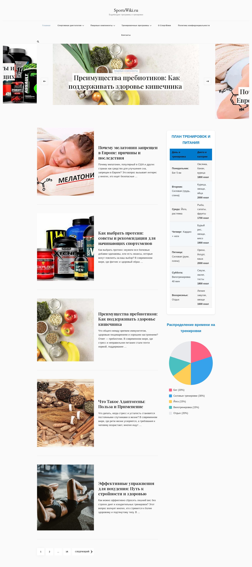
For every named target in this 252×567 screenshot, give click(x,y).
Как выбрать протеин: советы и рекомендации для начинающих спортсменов (127, 238)
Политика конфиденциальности (194, 25)
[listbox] (126, 81)
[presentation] (44, 81)
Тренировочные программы (135, 25)
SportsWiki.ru (126, 10)
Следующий (82, 552)
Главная (46, 25)
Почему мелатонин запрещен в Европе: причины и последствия (125, 95)
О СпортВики (164, 25)
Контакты (126, 35)
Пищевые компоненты (102, 25)
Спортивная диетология (70, 25)
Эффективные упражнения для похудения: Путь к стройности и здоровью (126, 488)
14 (68, 551)
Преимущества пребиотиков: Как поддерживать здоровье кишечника (128, 319)
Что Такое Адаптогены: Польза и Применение (121, 404)
